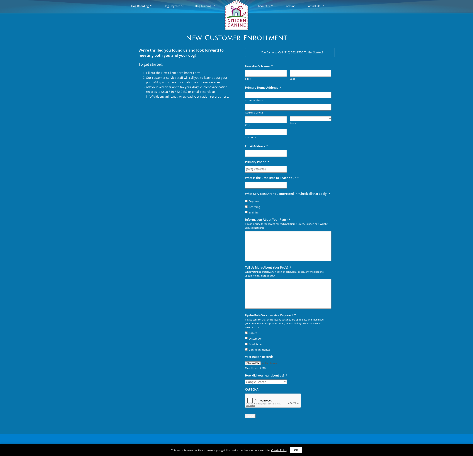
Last (292, 78)
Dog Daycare (172, 6)
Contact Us (313, 6)
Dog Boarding (140, 6)
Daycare (254, 201)
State (293, 123)
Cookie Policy (279, 450)
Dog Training (203, 6)
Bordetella (255, 344)
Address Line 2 (254, 112)
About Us (264, 6)
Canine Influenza (259, 349)
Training (254, 212)
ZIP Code (250, 137)
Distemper (255, 338)
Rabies (253, 333)
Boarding (254, 207)
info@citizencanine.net (162, 96)
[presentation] (273, 401)
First (248, 78)
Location (290, 6)
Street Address (254, 100)
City (247, 125)
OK (296, 450)
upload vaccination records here (205, 96)
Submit (250, 416)
